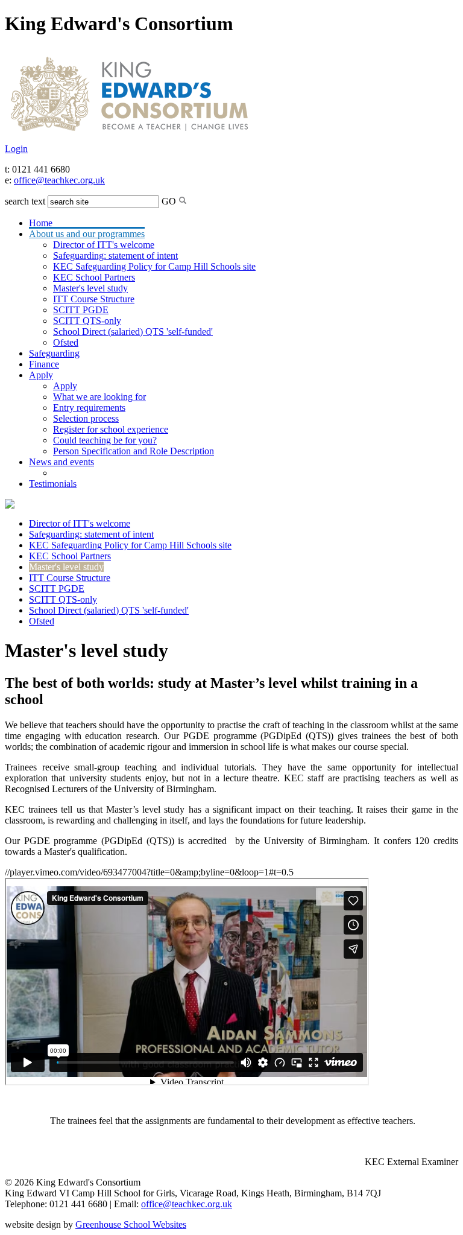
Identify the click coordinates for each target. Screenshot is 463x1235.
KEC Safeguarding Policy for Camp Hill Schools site (154, 266)
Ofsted (65, 342)
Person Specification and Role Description (133, 451)
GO (169, 201)
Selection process (86, 418)
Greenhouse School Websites (130, 1224)
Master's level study (90, 288)
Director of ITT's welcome (103, 245)
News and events (61, 462)
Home (40, 223)
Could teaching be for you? (105, 440)
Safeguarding (54, 353)
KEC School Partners (94, 277)
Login (16, 149)
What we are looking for (99, 397)
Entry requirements (89, 407)
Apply (41, 375)
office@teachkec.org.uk (59, 180)
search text (25, 201)
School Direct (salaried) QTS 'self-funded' (133, 331)
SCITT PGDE (81, 310)
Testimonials (53, 483)
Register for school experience (110, 429)
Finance (44, 364)
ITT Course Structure (93, 299)
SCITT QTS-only (87, 321)
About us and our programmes (87, 234)
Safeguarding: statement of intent (115, 255)
